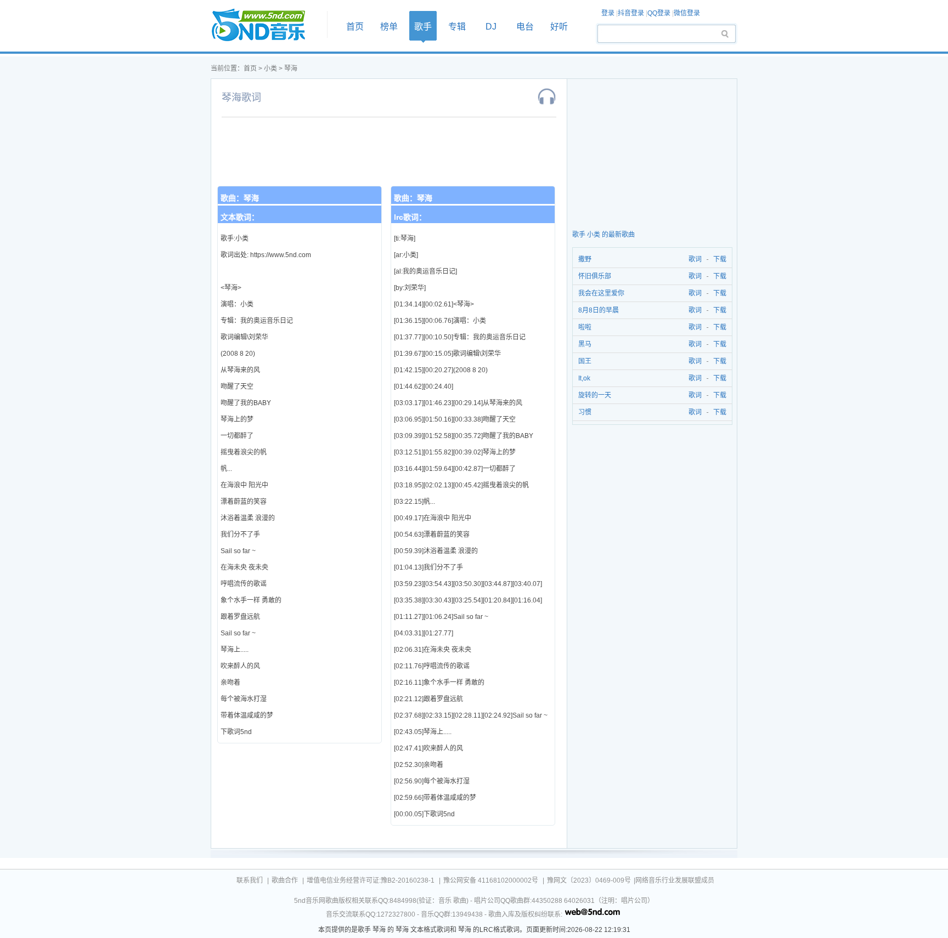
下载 (719, 259)
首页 (265, 25)
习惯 (584, 412)
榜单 (389, 26)
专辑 (457, 26)
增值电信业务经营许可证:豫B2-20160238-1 (371, 880)
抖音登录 (631, 13)
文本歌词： (240, 217)
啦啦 (584, 327)
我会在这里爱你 (601, 293)
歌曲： (240, 198)
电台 (525, 26)
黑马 (584, 344)
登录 (607, 13)
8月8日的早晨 (598, 310)
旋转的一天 (594, 395)
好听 (559, 26)
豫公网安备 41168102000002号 (490, 880)
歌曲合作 (285, 880)
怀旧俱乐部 (594, 276)
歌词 (693, 259)
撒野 (584, 259)
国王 (584, 361)
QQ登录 (658, 13)
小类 (270, 68)
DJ (491, 26)
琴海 (290, 68)
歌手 (423, 26)
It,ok (584, 378)
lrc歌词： (410, 217)
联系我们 (249, 880)
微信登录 (687, 13)
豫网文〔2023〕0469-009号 (589, 880)
